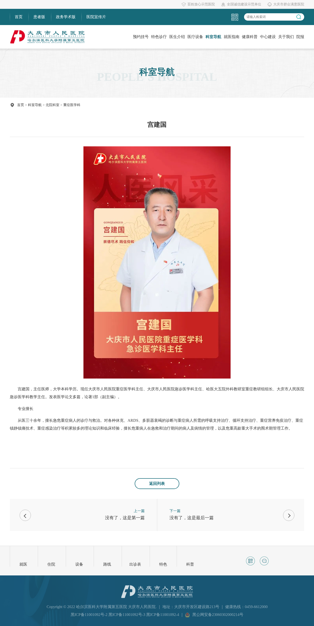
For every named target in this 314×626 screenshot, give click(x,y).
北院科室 (52, 105)
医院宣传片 (96, 17)
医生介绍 (177, 37)
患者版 (39, 17)
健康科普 (250, 37)
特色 (163, 564)
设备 (79, 564)
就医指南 (231, 37)
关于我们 (286, 37)
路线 (107, 564)
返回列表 (157, 483)
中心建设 (268, 37)
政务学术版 (66, 17)
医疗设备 (195, 37)
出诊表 (135, 564)
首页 (19, 17)
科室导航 (213, 37)
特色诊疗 (159, 37)
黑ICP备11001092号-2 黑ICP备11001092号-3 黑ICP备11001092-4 (125, 614)
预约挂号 (141, 37)
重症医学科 (71, 105)
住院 (51, 564)
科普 (190, 564)
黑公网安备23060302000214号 (217, 614)
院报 (300, 37)
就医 (23, 564)
